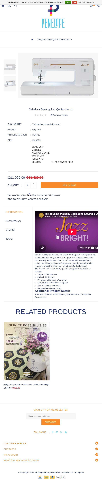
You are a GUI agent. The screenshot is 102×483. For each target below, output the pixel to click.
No (75, 2)
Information (15, 212)
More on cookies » (86, 2)
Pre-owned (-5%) (64, 162)
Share (10, 230)
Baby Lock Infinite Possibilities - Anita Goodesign (26, 384)
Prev (10, 55)
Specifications (72, 294)
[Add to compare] (18, 392)
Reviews (13, 221)
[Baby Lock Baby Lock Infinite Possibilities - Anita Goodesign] (27, 351)
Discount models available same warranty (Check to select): (41, 154)
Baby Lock (36, 129)
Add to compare (38, 199)
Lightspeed (79, 472)
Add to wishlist (17, 199)
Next (10, 95)
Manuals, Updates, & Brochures (49, 294)
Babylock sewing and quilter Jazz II (55, 39)
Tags (9, 238)
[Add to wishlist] (12, 392)
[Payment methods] (40, 477)
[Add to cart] (5, 392)
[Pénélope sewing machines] (53, 15)
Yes (67, 2)
